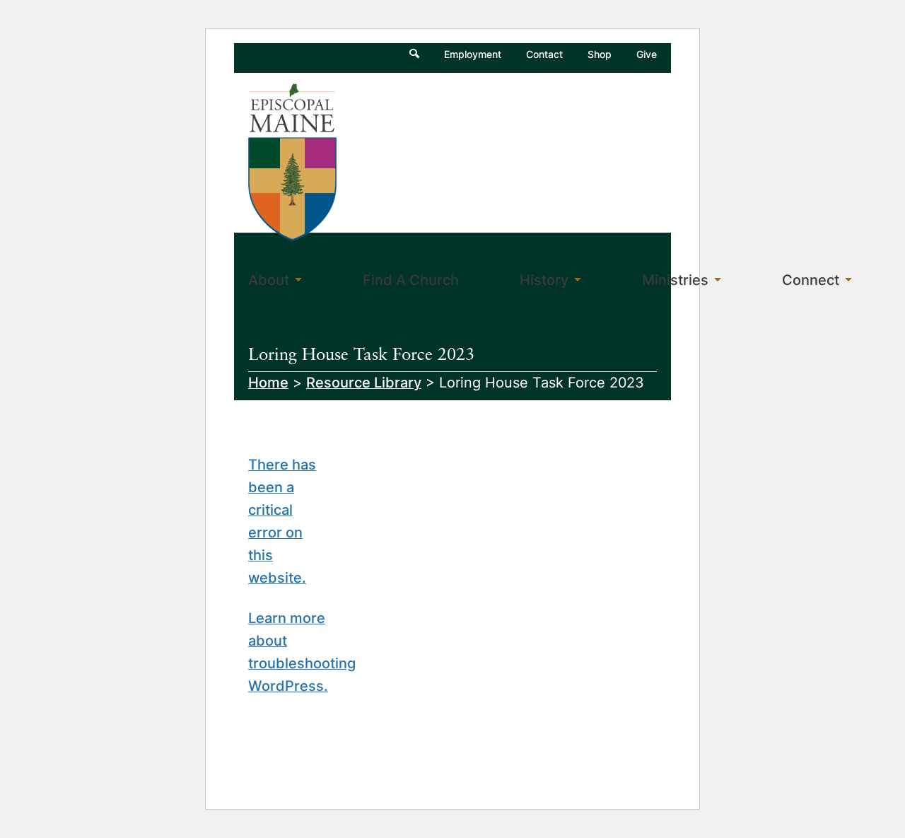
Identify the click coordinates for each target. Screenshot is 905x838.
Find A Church (411, 280)
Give (646, 54)
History (544, 280)
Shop (600, 54)
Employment (472, 54)
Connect (810, 280)
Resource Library (363, 382)
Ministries (675, 280)
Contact (544, 54)
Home (268, 382)
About (268, 280)
